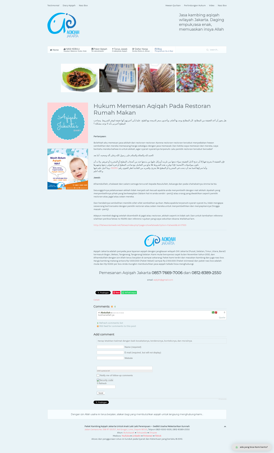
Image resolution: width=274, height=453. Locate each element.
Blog (164, 49)
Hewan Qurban (173, 5)
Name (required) (133, 347)
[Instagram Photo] (106, 363)
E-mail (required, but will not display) (143, 352)
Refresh (103, 383)
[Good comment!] (213, 312)
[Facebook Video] (102, 363)
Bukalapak (128, 432)
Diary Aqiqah (69, 5)
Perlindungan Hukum (195, 5)
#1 (99, 312)
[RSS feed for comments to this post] (112, 306)
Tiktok (158, 435)
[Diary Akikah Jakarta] (67, 123)
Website (129, 358)
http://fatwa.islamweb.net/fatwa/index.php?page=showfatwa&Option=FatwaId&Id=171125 (140, 225)
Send (100, 393)
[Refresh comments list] (115, 306)
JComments (223, 399)
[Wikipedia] (114, 363)
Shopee (153, 432)
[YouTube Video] (98, 363)
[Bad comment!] (216, 312)
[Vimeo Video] (110, 363)
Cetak (97, 299)
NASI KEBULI (75, 49)
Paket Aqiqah (99, 49)
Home (55, 49)
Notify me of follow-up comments (116, 375)
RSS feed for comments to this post (117, 326)
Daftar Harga (141, 49)
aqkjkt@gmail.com (163, 279)
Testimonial (53, 5)
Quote (222, 317)
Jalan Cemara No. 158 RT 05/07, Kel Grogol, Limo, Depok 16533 (116, 429)
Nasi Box (83, 5)
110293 (114, 168)
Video (211, 5)
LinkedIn (136, 435)
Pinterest (148, 435)
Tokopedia (142, 432)
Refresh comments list (111, 323)
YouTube (126, 435)
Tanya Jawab (119, 49)
